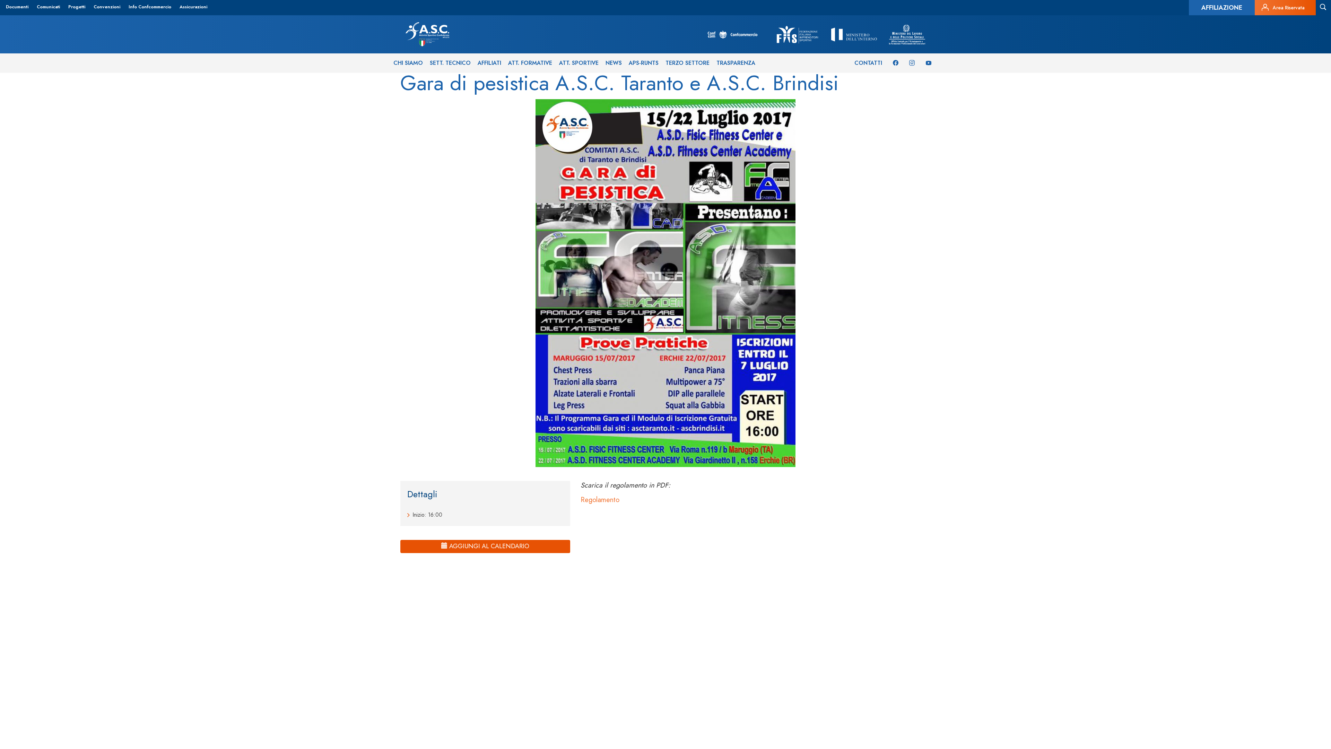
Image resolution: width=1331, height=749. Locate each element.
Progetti (76, 6)
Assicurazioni (193, 6)
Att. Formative (530, 63)
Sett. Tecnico (450, 63)
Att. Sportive (579, 63)
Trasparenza (735, 63)
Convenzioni (107, 6)
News (614, 63)
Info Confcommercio (150, 6)
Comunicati (48, 6)
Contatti (868, 63)
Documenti (17, 6)
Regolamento (600, 500)
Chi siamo (408, 63)
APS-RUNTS (644, 63)
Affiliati (489, 63)
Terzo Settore (688, 63)
